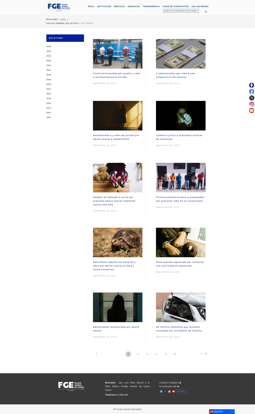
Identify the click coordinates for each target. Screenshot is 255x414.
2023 (63, 19)
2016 (48, 93)
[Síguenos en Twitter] (251, 100)
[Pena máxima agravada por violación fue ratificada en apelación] (181, 243)
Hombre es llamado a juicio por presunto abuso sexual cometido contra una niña (114, 201)
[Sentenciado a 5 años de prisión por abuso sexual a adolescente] (117, 116)
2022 (48, 65)
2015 (48, 98)
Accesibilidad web (168, 386)
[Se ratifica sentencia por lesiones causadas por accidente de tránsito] (181, 308)
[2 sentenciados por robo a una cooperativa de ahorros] (181, 54)
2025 (48, 51)
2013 (48, 108)
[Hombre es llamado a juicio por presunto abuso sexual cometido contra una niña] (117, 178)
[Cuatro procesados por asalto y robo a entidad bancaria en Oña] (117, 54)
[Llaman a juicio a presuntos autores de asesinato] (181, 116)
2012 (48, 112)
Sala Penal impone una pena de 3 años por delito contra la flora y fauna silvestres (114, 266)
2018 (48, 84)
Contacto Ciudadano (169, 382)
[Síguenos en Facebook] (251, 93)
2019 (48, 79)
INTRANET (193, 11)
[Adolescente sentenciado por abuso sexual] (117, 308)
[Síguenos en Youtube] (251, 112)
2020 (48, 75)
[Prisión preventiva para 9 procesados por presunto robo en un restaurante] (181, 178)
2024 (48, 56)
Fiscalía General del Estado (62, 23)
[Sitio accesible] (251, 87)
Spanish (218, 411)
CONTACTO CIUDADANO (175, 11)
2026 (48, 46)
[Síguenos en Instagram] (251, 106)
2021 (48, 70)
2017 (48, 89)
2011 (48, 117)
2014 (48, 103)
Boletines (52, 19)
